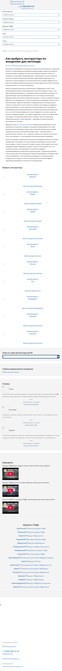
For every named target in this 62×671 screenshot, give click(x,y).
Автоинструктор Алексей (32, 326)
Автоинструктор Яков (32, 256)
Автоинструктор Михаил (32, 186)
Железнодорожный (19, 583)
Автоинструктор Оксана (32, 273)
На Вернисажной (19, 547)
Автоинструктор (7, 11)
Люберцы (21, 580)
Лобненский (21, 528)
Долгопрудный (14, 558)
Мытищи (16, 572)
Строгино (21, 536)
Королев (16, 587)
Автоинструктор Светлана (33, 238)
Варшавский (21, 539)
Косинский (22, 554)
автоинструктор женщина (24, 125)
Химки (23, 561)
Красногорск (14, 565)
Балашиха (21, 576)
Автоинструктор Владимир (32, 308)
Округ (4, 33)
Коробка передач (7, 19)
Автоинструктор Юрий (32, 221)
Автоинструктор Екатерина (31, 445)
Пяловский (22, 532)
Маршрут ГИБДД (7, 26)
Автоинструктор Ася (32, 291)
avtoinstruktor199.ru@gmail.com (11, 658)
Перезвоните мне (27, 8)
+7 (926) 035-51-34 (10, 651)
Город (4, 41)
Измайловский (20, 550)
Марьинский (22, 543)
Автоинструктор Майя (32, 203)
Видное (16, 569)
